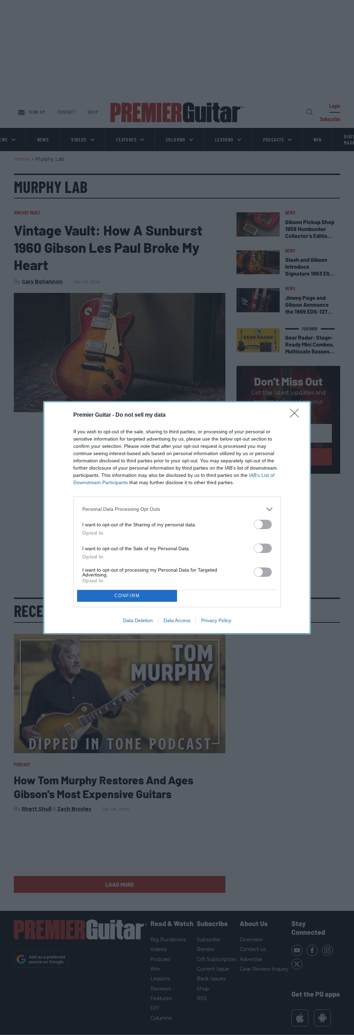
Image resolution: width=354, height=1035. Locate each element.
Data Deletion (138, 620)
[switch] (263, 524)
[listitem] (177, 509)
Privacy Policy (216, 620)
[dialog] (177, 518)
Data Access (177, 620)
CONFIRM (127, 595)
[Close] (296, 415)
